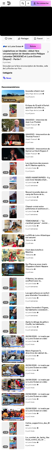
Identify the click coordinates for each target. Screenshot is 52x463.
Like (10, 38)
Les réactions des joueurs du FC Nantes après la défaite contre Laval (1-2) (37, 164)
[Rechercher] (23, 3)
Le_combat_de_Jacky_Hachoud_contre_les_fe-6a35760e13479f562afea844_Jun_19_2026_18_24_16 (38, 438)
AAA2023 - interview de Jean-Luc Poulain (36, 121)
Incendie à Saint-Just (35, 91)
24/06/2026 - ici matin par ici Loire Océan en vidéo (38, 381)
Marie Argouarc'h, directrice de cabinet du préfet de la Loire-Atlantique (36, 352)
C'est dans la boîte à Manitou (34, 251)
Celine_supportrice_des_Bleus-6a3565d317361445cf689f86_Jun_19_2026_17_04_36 (38, 424)
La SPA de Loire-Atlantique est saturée (38, 236)
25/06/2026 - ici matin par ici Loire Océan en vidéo (37, 366)
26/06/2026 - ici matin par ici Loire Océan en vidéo (38, 337)
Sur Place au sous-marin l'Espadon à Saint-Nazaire (37, 265)
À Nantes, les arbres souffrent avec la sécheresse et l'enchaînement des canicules (34, 280)
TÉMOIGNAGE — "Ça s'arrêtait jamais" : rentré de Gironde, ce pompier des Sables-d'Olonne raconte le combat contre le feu (38, 222)
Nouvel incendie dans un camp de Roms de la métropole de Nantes (36, 193)
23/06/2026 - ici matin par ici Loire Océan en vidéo (37, 395)
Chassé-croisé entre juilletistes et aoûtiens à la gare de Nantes (37, 207)
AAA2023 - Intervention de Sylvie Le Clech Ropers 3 (38, 150)
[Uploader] (28, 3)
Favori (40, 38)
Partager (25, 38)
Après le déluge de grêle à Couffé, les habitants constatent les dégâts (37, 323)
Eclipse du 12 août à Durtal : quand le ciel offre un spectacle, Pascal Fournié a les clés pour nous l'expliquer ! (38, 106)
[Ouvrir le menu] (4, 3)
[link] (13, 46)
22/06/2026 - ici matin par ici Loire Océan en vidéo (37, 409)
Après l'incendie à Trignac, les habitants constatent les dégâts (37, 309)
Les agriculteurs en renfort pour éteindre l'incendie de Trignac (37, 294)
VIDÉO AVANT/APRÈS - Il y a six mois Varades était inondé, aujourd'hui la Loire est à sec (38, 179)
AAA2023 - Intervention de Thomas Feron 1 (38, 135)
